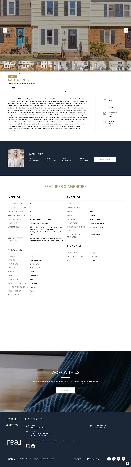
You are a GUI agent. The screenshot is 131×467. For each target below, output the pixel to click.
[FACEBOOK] (109, 459)
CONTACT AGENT (105, 159)
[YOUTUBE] (123, 459)
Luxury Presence (47, 459)
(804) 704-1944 (50, 160)
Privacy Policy (93, 459)
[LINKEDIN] (118, 459)
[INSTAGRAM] (114, 459)
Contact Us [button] (65, 390)
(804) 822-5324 (99, 427)
